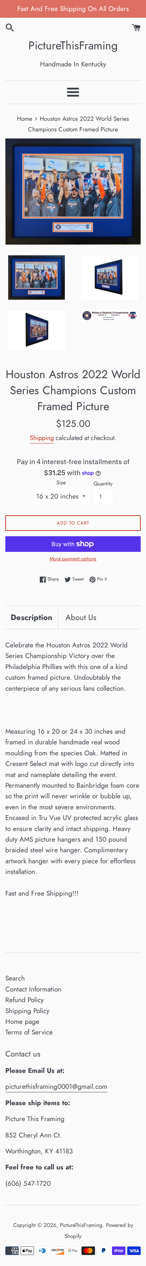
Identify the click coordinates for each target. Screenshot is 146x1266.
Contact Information (33, 989)
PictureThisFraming (73, 46)
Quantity (103, 484)
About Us (81, 617)
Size (61, 483)
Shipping (42, 437)
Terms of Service (29, 1032)
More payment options (73, 558)
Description (31, 617)
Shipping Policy (27, 1011)
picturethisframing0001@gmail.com (56, 1086)
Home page (22, 1021)
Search (15, 978)
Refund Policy (24, 1000)
